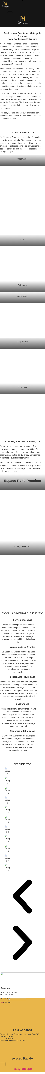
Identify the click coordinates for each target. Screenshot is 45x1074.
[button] (22, 897)
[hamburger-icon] (15, 11)
